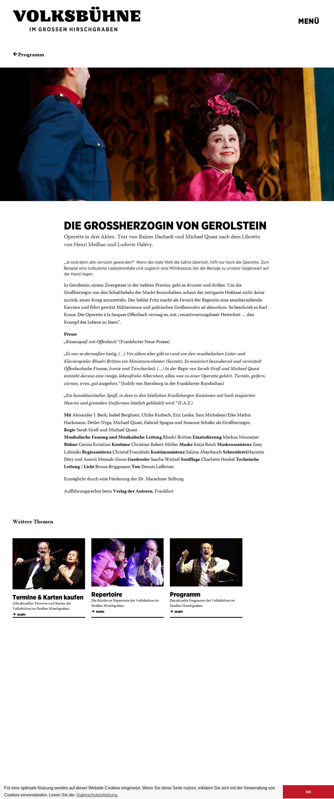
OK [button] (308, 792)
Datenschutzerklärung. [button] (97, 795)
